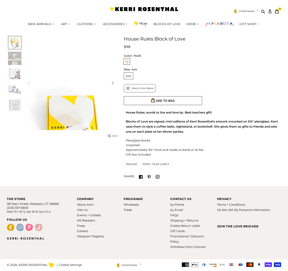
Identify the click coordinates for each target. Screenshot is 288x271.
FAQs (174, 215)
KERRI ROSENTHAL (144, 11)
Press (81, 226)
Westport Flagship (90, 236)
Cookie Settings (70, 265)
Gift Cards (177, 231)
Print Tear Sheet (156, 164)
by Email (176, 210)
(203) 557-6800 (17, 208)
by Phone (177, 204)
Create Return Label (185, 226)
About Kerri (85, 204)
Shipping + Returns (184, 220)
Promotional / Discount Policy (187, 238)
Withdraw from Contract (188, 247)
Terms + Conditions (231, 204)
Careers (82, 231)
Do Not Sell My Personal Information (243, 210)
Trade (128, 210)
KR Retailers (86, 220)
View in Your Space (142, 88)
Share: (129, 176)
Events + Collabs (89, 215)
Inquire (132, 164)
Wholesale (131, 204)
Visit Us (82, 210)
